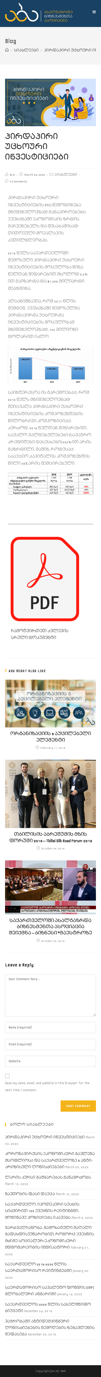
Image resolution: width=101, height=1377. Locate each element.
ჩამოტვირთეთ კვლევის (39, 631)
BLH (12, 175)
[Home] (7, 50)
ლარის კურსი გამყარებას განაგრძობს (48, 1177)
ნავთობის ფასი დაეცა (30, 1194)
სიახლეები (65, 175)
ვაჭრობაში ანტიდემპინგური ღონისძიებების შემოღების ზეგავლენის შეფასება (50, 1328)
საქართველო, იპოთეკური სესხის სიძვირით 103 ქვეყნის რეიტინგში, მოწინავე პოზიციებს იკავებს (42, 1211)
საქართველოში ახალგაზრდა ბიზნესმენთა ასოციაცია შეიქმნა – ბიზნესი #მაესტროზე (50, 927)
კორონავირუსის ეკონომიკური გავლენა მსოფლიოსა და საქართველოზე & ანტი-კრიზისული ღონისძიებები (50, 1160)
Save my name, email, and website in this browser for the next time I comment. (47, 1086)
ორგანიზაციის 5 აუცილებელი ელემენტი (50, 736)
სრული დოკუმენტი (33, 638)
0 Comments (18, 181)
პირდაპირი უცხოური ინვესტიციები (45, 1137)
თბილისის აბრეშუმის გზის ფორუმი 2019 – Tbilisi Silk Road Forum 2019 (50, 837)
